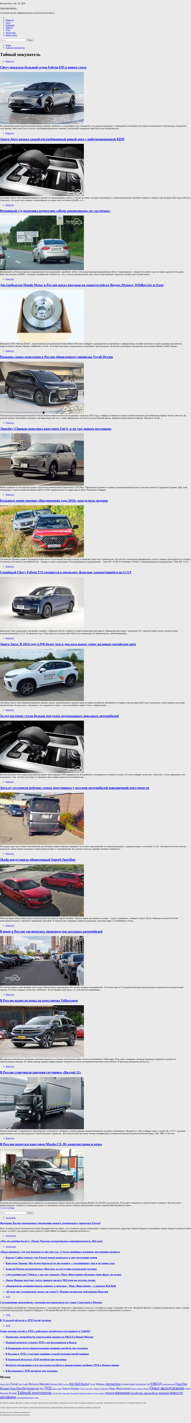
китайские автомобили (144, 1392)
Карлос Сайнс (57, 1389)
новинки (164, 1393)
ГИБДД (9, 27)
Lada (25, 1384)
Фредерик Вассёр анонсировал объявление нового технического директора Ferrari (50, 1223)
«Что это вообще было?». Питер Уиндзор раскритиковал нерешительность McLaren (51, 1241)
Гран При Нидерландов (24, 1388)
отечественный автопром (25, 1398)
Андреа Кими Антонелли (133, 1384)
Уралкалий (75, 1393)
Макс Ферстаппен (120, 1388)
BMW (8, 1384)
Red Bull (66, 1384)
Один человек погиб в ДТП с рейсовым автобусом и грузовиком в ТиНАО (45, 1331)
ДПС (41, 1388)
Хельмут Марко (98, 1393)
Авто (8, 22)
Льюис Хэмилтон (101, 1388)
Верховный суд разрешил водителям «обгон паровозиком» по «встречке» (55, 211)
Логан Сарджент (86, 1389)
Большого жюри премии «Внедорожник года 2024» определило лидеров (54, 500)
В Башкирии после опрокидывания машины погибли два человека (47, 1348)
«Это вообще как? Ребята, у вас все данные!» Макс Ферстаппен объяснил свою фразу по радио (63, 1274)
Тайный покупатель (34, 1392)
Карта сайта (11, 35)
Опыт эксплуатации (167, 1388)
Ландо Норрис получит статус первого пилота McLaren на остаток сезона (50, 1280)
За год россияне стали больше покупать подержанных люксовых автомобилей (59, 716)
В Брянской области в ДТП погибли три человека (36, 1359)
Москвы (146, 1389)
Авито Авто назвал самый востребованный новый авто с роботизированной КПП (62, 139)
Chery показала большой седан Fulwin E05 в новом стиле (43, 67)
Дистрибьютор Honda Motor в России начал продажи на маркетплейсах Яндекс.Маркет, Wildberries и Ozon (81, 285)
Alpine (2, 1384)
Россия (13, 1393)
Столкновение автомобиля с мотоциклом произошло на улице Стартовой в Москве (51, 1302)
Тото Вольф (56, 1393)
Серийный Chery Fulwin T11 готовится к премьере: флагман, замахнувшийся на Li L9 (65, 572)
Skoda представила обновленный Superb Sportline (38, 859)
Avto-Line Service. (8, 8)
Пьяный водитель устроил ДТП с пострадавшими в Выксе (41, 1342)
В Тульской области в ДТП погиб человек (25, 1320)
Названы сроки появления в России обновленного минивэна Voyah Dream (56, 357)
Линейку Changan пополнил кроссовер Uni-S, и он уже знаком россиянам (55, 428)
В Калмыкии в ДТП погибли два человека (32, 1370)
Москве (140, 1389)
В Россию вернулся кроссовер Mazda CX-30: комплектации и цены (51, 1144)
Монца (134, 1389)
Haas (21, 1384)
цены (36, 1398)
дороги (109, 1393)
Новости (10, 20)
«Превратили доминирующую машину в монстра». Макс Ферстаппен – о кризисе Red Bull (61, 1285)
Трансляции (66, 1393)
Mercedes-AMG (56, 1384)
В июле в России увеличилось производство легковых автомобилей (51, 931)
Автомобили (113, 1384)
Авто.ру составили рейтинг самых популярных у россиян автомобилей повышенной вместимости (74, 788)
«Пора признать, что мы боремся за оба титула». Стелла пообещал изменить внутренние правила (60, 1251)
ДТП (8, 30)
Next (12, 1208)
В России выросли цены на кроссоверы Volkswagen (39, 1000)
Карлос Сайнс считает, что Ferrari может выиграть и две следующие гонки (51, 1257)
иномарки (122, 1393)
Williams (100, 1384)
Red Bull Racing (79, 1383)
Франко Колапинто (85, 1393)
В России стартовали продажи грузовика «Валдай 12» (40, 1072)
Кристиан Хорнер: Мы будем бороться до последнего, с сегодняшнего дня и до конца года (60, 1263)
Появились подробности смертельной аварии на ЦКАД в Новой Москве (49, 1336)
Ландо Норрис (71, 1388)
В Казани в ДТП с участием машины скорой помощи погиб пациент (47, 1353)
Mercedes (44, 1383)
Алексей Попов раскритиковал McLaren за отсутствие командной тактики (51, 1268)
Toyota (92, 1384)
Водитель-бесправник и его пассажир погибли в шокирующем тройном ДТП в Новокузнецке (62, 1365)
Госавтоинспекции (168, 1384)
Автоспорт (11, 32)
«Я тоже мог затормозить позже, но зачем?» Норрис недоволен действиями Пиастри (57, 1291)
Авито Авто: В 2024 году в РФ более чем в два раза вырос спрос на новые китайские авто (68, 644)
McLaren (34, 1383)
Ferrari (14, 1383)
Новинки (10, 25)
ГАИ (148, 1384)
